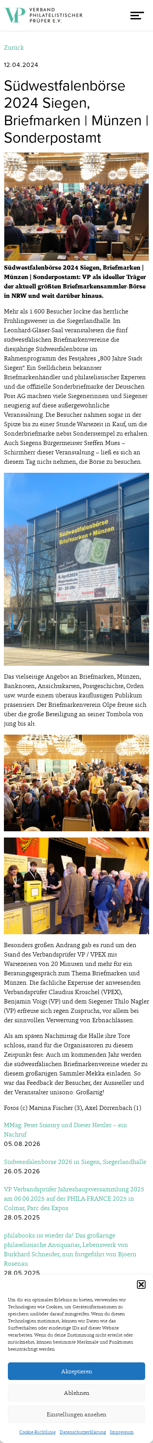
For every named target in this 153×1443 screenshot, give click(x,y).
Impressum (122, 1432)
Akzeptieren (76, 1371)
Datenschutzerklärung (83, 1432)
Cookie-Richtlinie (37, 1432)
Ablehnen (76, 1393)
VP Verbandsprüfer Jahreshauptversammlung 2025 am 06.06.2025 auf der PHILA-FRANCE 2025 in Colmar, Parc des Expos (74, 1198)
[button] (141, 1284)
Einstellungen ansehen (76, 1414)
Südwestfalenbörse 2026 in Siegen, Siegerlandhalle (75, 1162)
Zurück (14, 47)
